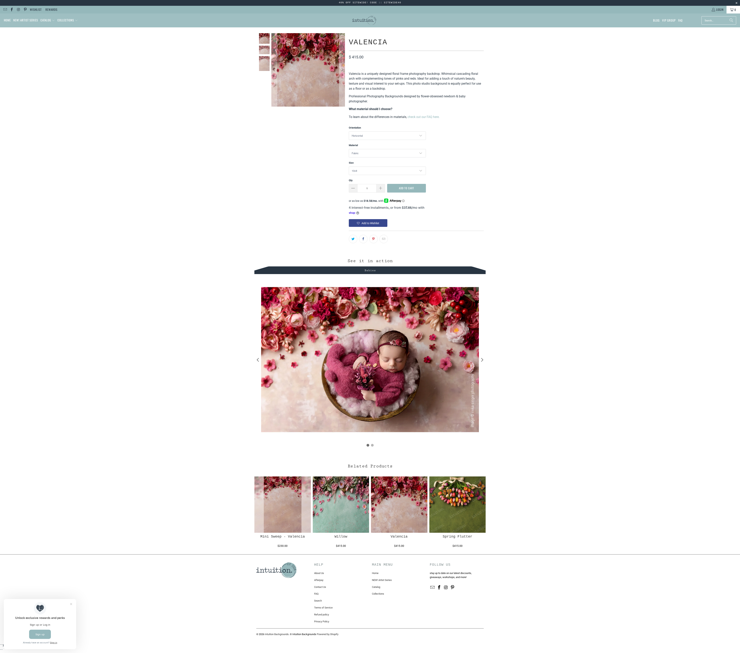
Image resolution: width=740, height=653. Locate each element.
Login (720, 9)
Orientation (355, 127)
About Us (319, 573)
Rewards (51, 9)
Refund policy (321, 614)
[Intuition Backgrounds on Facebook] (12, 10)
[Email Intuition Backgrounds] (5, 10)
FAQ (316, 593)
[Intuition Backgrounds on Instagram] (18, 10)
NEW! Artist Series (382, 580)
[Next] (342, 70)
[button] (47, 20)
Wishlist (36, 9)
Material (353, 145)
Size (351, 162)
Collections (378, 593)
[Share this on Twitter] (353, 239)
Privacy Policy (321, 621)
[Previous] (274, 70)
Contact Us (320, 587)
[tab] (370, 269)
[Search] (731, 20)
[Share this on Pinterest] (373, 239)
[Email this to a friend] (383, 239)
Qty (351, 180)
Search (318, 600)
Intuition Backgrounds (277, 634)
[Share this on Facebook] (363, 239)
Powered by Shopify (327, 634)
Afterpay (318, 580)
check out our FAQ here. (424, 117)
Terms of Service (323, 607)
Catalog (376, 587)
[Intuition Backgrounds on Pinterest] (25, 10)
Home (375, 573)
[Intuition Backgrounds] (364, 20)
